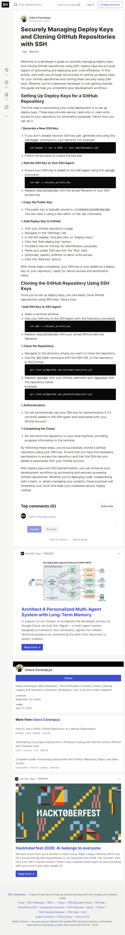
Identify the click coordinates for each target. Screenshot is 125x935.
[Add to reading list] (6, 96)
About (90, 907)
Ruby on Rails (55, 924)
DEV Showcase (75, 907)
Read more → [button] (32, 647)
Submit (34, 529)
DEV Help (100, 902)
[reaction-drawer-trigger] (6, 71)
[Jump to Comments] (6, 84)
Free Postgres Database (51, 912)
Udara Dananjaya (40, 17)
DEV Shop (73, 912)
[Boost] (6, 107)
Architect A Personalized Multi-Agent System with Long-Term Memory (61, 612)
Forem (24, 921)
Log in (90, 4)
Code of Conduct (58, 539)
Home (21, 902)
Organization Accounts (52, 907)
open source (42, 921)
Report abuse (80, 539)
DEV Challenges (36, 902)
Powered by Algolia (67, 4)
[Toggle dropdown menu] (119, 553)
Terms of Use (82, 916)
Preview (51, 529)
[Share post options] (6, 116)
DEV (75, 921)
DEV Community (16, 894)
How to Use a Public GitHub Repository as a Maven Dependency (55, 730)
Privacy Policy (64, 916)
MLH (84, 912)
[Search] (15, 5)
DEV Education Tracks (80, 902)
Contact (100, 907)
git (24, 51)
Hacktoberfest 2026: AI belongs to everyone (58, 848)
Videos (61, 902)
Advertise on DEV (27, 907)
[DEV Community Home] (5, 4)
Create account (110, 4)
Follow (68, 678)
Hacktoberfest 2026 (83, 858)
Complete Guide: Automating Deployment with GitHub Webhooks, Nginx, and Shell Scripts (66, 763)
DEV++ (51, 902)
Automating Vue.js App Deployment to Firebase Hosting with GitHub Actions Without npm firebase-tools (68, 746)
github (34, 51)
